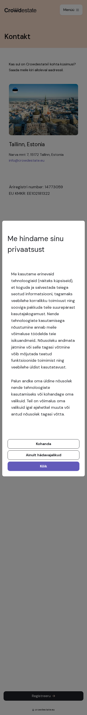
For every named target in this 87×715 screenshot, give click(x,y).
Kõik (43, 466)
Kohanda (43, 443)
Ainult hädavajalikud (43, 455)
